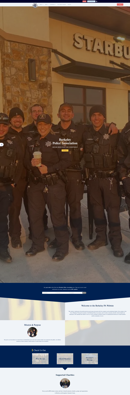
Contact (69, 4)
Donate (84, 1)
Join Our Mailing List (91, 1)
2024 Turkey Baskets (61, 4)
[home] (35, 6)
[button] (97, 1)
